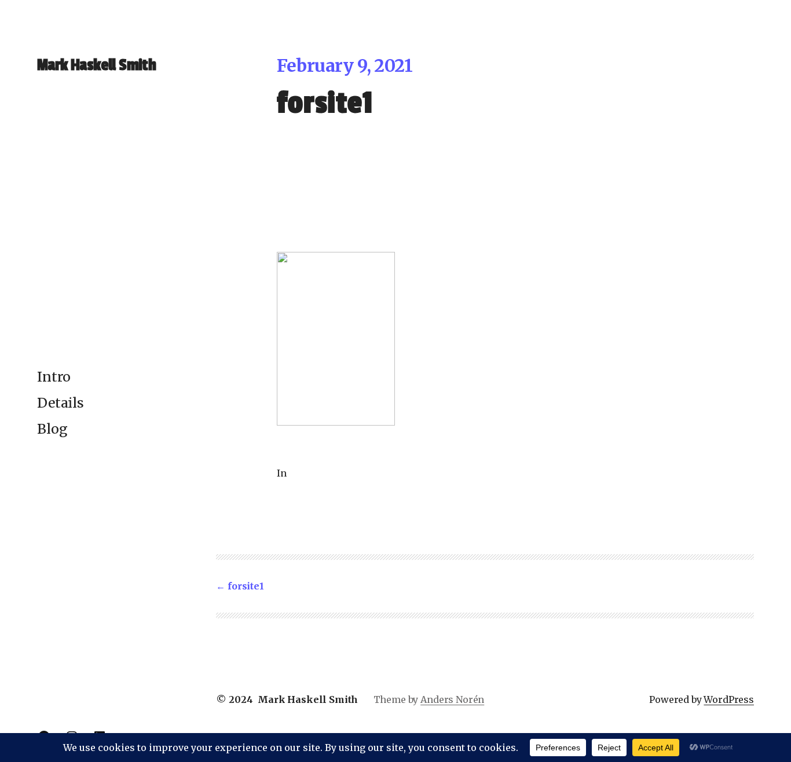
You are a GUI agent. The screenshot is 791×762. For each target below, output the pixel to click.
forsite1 (245, 586)
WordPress (729, 699)
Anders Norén (452, 699)
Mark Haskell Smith (96, 65)
